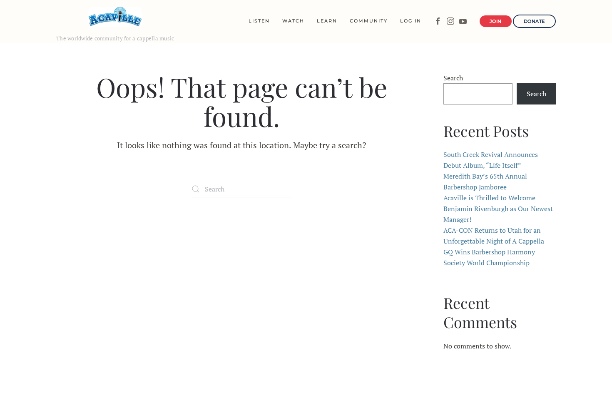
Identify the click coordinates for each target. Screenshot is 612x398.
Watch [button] (293, 21)
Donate (534, 21)
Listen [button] (259, 21)
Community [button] (369, 21)
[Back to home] (115, 16)
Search (453, 77)
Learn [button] (327, 21)
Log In (410, 21)
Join (496, 21)
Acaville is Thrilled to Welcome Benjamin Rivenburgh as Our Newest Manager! (498, 208)
